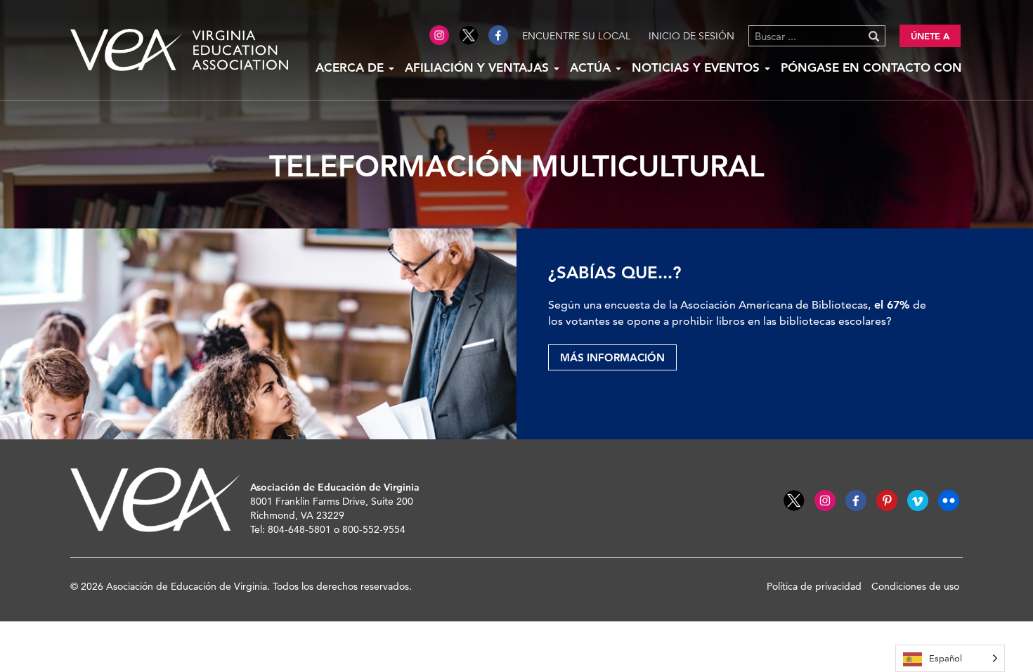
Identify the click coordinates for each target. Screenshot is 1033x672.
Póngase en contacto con (871, 67)
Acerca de (351, 67)
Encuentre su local (576, 36)
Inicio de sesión (691, 36)
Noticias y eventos (697, 67)
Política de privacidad (814, 586)
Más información (612, 357)
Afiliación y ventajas (478, 67)
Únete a (930, 35)
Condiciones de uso (915, 586)
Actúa (592, 67)
